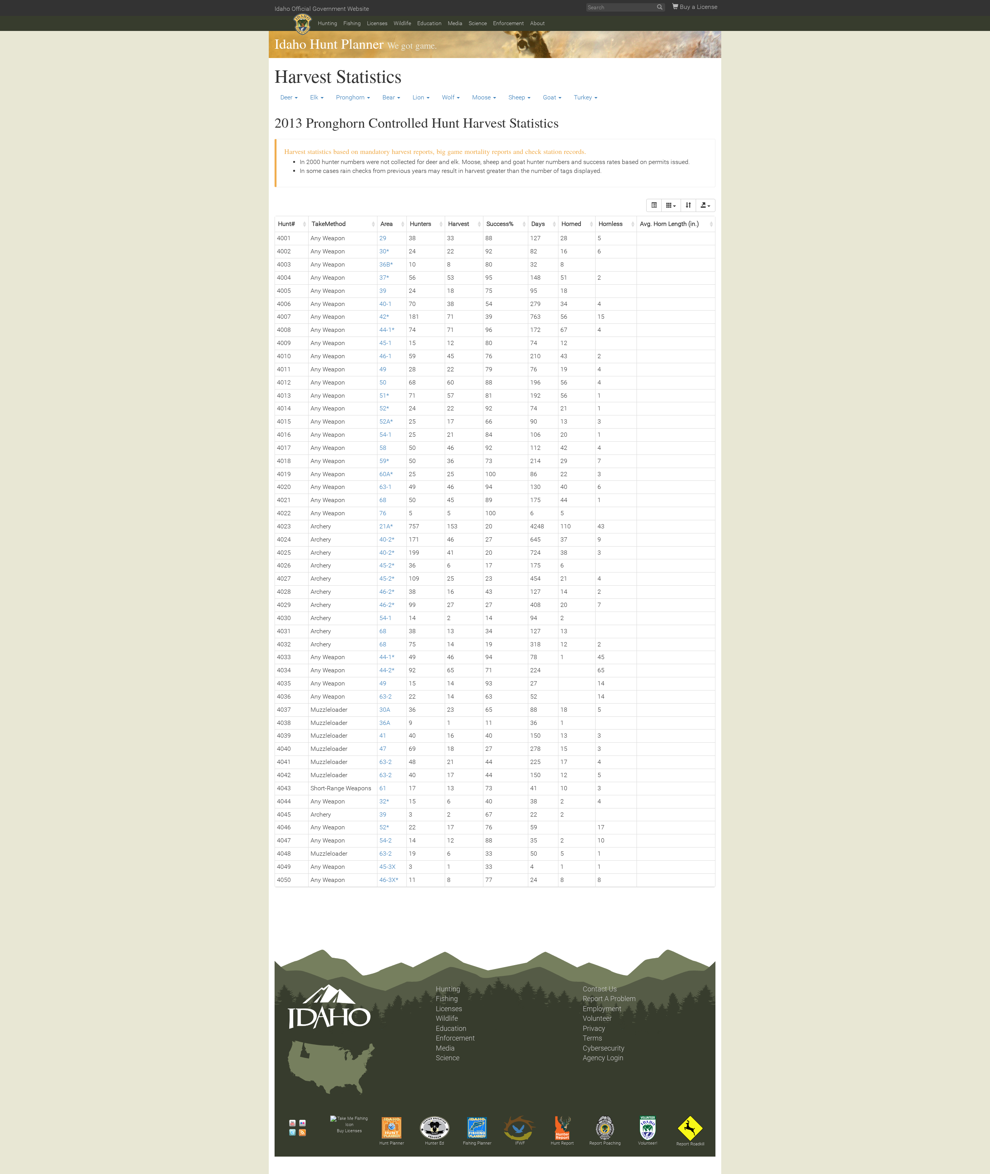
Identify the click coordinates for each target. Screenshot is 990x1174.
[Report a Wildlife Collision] (690, 1128)
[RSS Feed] (300, 1132)
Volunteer (597, 1018)
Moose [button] (482, 97)
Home (303, 24)
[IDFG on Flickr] (300, 1123)
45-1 (385, 343)
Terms (592, 1038)
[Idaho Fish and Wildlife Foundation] (520, 1128)
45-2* (386, 565)
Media (455, 23)
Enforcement (508, 23)
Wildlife (402, 23)
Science (478, 23)
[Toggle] (654, 205)
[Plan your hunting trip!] (392, 1128)
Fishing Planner (477, 1143)
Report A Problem (609, 999)
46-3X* (388, 879)
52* (384, 408)
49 (382, 369)
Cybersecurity (604, 1048)
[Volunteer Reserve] (648, 1128)
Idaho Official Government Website (322, 8)
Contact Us (600, 989)
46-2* (386, 591)
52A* (386, 421)
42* (384, 316)
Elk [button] (315, 97)
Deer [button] (287, 97)
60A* (386, 474)
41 (382, 735)
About (537, 23)
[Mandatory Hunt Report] (562, 1128)
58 (382, 447)
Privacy (594, 1028)
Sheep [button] (518, 97)
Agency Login (603, 1058)
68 (382, 500)
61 (382, 788)
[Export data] (705, 205)
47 (382, 748)
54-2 (385, 840)
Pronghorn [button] (351, 97)
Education (429, 23)
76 (382, 513)
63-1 (385, 486)
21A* (386, 526)
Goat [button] (550, 97)
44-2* (386, 670)
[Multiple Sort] (688, 205)
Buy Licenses (349, 1130)
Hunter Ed (434, 1143)
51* (384, 395)
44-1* (386, 329)
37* (384, 277)
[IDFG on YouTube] (290, 1123)
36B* (386, 264)
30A (384, 709)
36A (384, 722)
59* (384, 461)
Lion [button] (419, 97)
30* (384, 251)
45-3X (387, 866)
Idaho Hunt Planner (329, 43)
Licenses (377, 23)
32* (384, 801)
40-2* (386, 539)
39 (382, 290)
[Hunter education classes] (435, 1128)
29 (382, 238)
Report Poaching (605, 1143)
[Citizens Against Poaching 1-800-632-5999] (605, 1128)
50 (382, 382)
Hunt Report (562, 1143)
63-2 (385, 696)
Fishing (352, 23)
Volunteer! (647, 1143)
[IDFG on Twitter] (290, 1132)
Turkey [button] (584, 97)
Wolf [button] (449, 97)
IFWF (520, 1143)
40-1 (385, 304)
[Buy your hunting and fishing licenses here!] (349, 1122)
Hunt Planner (391, 1143)
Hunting (327, 23)
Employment (602, 1009)
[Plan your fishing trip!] (477, 1128)
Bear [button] (389, 97)
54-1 (385, 434)
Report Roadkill (690, 1144)
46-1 (385, 356)
